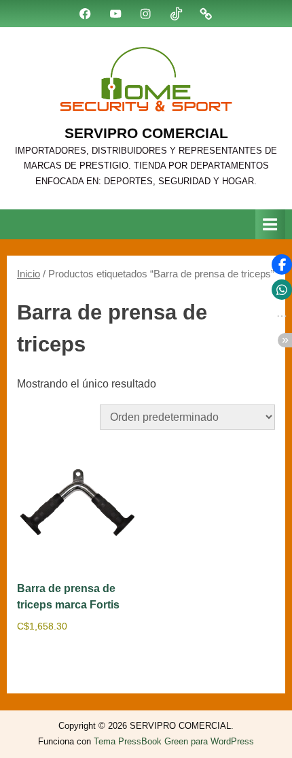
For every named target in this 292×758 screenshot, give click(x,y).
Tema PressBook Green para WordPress (174, 741)
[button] (282, 264)
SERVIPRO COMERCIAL (146, 133)
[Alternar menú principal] (270, 224)
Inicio (28, 274)
